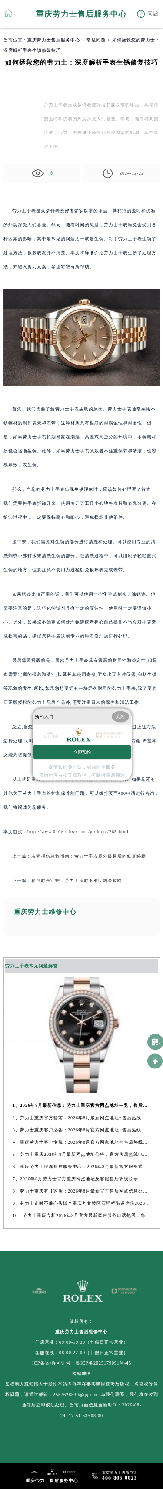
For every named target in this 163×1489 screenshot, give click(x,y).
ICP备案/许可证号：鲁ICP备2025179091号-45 (81, 1363)
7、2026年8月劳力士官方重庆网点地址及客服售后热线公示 (75, 1178)
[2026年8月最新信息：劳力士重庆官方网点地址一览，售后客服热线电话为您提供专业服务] (81, 1090)
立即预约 (82, 751)
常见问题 (96, 40)
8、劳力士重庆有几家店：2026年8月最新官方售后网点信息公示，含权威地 (81, 1191)
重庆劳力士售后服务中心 (53, 40)
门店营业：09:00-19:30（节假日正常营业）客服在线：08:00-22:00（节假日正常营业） (81, 1347)
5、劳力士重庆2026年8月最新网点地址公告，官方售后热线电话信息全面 (81, 1154)
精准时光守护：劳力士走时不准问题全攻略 (76, 880)
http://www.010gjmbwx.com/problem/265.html (78, 831)
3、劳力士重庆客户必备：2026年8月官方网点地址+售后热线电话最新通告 (81, 1129)
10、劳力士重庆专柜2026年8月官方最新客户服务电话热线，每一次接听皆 (81, 1215)
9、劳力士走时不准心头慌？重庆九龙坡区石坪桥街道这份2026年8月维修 (81, 1203)
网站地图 (81, 1373)
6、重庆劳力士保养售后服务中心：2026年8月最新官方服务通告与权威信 (81, 1166)
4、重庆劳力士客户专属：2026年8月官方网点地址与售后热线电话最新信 (81, 1142)
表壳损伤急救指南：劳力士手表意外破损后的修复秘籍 (88, 856)
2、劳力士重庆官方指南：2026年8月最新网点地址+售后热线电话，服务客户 (81, 1117)
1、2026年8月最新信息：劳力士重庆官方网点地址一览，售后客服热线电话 (81, 1105)
